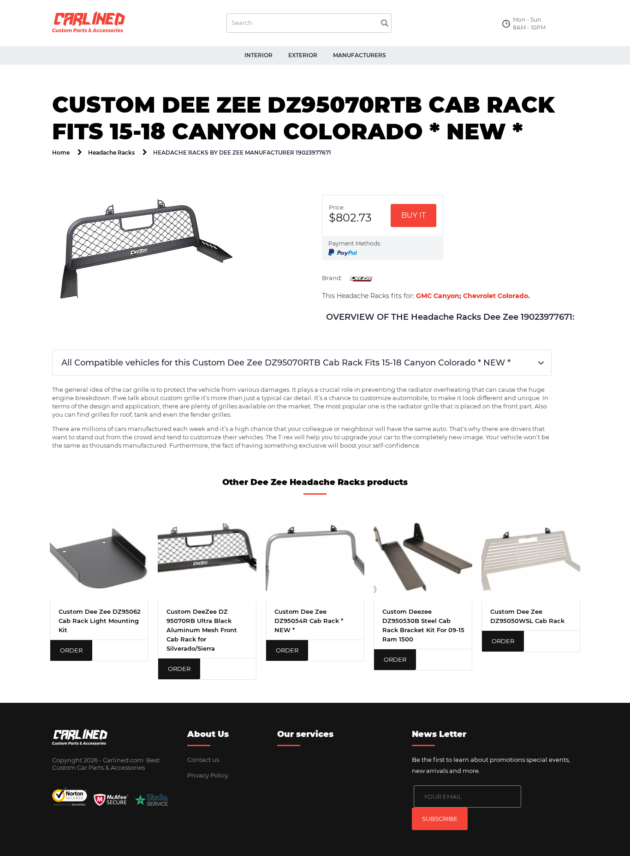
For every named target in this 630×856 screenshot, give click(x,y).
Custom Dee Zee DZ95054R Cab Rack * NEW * (308, 621)
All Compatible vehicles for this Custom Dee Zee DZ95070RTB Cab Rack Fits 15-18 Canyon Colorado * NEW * (286, 363)
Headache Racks (111, 152)
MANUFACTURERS (359, 55)
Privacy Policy (207, 775)
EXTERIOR (302, 55)
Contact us (203, 759)
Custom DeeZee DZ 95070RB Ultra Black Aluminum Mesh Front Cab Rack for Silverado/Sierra (201, 630)
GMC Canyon (437, 296)
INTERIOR (258, 55)
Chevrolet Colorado (495, 296)
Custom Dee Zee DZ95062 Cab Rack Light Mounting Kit (100, 621)
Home (61, 152)
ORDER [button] (71, 650)
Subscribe (440, 818)
